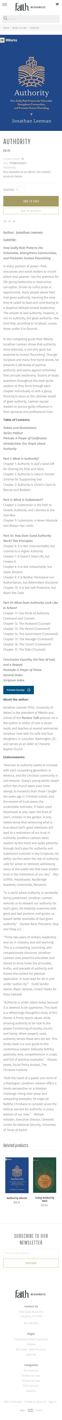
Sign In (53, 1401)
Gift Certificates (13, 1401)
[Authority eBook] (17, 1175)
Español (31, 1390)
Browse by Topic (31, 1375)
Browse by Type (31, 1380)
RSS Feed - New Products (31, 1349)
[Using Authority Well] (44, 1175)
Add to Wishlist (31, 211)
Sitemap (31, 1354)
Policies (31, 1344)
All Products (31, 1370)
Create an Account (35, 1401)
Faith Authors (31, 1385)
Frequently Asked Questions (31, 1339)
